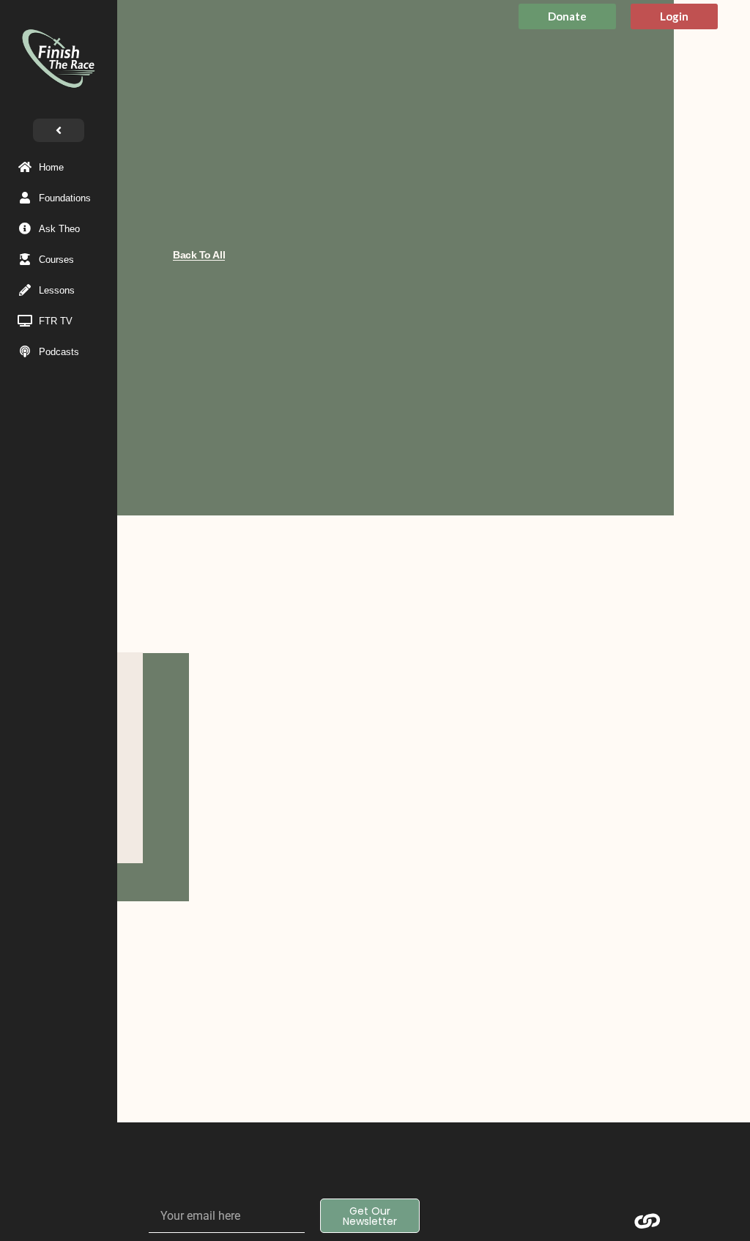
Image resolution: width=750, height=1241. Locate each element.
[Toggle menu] (58, 130)
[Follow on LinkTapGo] (647, 1221)
